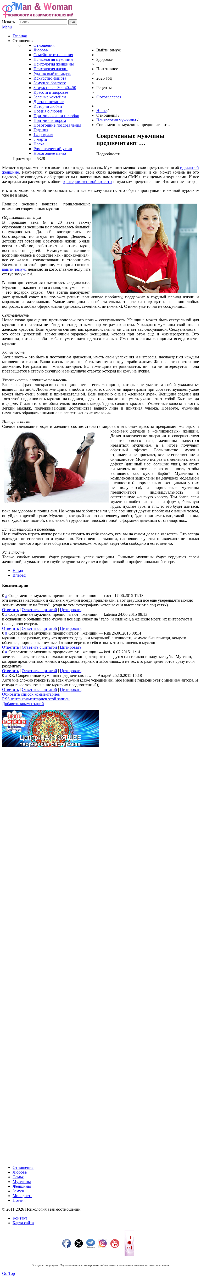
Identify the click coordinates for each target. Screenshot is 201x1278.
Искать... (10, 22)
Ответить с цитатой (39, 609)
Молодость (22, 1195)
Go (72, 22)
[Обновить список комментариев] (30, 585)
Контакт (20, 1218)
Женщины (22, 1186)
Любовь (20, 1172)
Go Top (8, 1273)
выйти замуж (14, 269)
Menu (7, 27)
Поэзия (19, 1200)
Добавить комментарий (23, 703)
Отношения (23, 1167)
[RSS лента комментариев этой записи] (29, 585)
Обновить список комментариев (31, 694)
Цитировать (70, 609)
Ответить (10, 609)
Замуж (18, 1191)
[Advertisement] (100, 787)
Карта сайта (23, 1223)
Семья (18, 1177)
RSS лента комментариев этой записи (36, 699)
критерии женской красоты (87, 181)
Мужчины (22, 1181)
